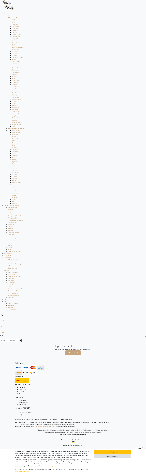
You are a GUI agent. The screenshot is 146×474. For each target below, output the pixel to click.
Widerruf (36, 419)
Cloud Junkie (16, 36)
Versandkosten (47, 422)
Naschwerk (11, 241)
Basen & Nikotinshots (14, 251)
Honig (10, 237)
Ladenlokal (22, 389)
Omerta (14, 91)
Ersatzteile (11, 278)
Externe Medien (72, 469)
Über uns (22, 387)
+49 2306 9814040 (25, 413)
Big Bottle (15, 28)
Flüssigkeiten (12, 310)
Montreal (14, 84)
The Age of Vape (17, 114)
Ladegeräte (11, 282)
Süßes (10, 245)
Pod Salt (14, 93)
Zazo (13, 126)
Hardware (11, 305)
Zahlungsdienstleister (45, 469)
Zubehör (6, 270)
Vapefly (14, 191)
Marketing (59, 469)
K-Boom (14, 74)
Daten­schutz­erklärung (46, 466)
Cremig (10, 226)
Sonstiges (11, 297)
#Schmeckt (15, 20)
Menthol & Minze (13, 239)
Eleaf (13, 143)
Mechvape (15, 168)
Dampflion (15, 43)
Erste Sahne (16, 61)
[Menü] (143, 448)
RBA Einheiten (12, 287)
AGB (23, 419)
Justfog (14, 164)
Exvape (14, 147)
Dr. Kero (14, 55)
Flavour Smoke (16, 68)
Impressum (18, 419)
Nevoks (14, 170)
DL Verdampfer (12, 268)
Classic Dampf (16, 34)
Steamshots (15, 107)
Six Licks (14, 105)
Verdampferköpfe (13, 295)
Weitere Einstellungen (22, 471)
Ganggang (15, 70)
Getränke (11, 234)
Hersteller (7, 16)
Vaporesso (15, 193)
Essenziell (21, 469)
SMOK (14, 180)
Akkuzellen (11, 274)
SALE (5, 301)
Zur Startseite (73, 353)
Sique (13, 103)
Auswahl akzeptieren (112, 456)
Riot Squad (15, 97)
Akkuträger (7, 255)
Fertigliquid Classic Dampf (16, 216)
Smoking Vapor (16, 182)
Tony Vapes (15, 116)
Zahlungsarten (23, 402)
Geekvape (15, 151)
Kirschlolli (15, 76)
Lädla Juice (15, 80)
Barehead (15, 30)
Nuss (9, 243)
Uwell (13, 187)
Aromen (10, 209)
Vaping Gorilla (16, 124)
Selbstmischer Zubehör (15, 289)
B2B (20, 393)
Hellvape (14, 155)
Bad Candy (15, 26)
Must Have (15, 86)
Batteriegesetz (44, 419)
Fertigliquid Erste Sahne (15, 220)
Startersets (7, 253)
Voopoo (14, 197)
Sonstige (14, 203)
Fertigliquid (11, 214)
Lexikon (21, 391)
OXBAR (14, 174)
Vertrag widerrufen (66, 419)
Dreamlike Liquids (17, 57)
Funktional (84, 469)
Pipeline (14, 176)
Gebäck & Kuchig (13, 232)
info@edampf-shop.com (26, 415)
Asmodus (15, 134)
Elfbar (14, 59)
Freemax (15, 149)
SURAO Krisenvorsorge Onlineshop (44, 426)
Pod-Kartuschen (13, 293)
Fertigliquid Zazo (13, 222)
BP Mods (15, 141)
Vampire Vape (16, 122)
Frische (10, 228)
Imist (13, 157)
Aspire (14, 136)
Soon (5, 299)
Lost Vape (15, 166)
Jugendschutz (23, 404)
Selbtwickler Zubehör (14, 291)
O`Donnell (15, 172)
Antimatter (15, 24)
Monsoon (15, 82)
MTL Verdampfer (13, 266)
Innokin (14, 159)
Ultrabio (14, 120)
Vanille (10, 249)
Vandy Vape (15, 189)
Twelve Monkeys (17, 118)
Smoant (14, 178)
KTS (13, 78)
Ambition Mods (16, 130)
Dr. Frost (14, 53)
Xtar (13, 201)
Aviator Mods (16, 139)
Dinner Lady (16, 49)
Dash (13, 45)
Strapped (15, 109)
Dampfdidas (15, 41)
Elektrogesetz (53, 419)
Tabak (10, 247)
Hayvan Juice (16, 72)
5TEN (13, 22)
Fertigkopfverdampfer (15, 262)
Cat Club (14, 32)
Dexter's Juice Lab (18, 47)
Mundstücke (12, 284)
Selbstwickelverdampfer (15, 264)
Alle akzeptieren (113, 452)
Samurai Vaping (17, 99)
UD (13, 184)
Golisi (13, 153)
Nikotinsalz (11, 224)
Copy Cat (15, 39)
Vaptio (14, 195)
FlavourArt (15, 66)
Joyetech (15, 162)
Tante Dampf (16, 111)
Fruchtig (10, 230)
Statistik (31, 469)
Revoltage (15, 95)
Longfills (10, 212)
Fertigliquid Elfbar (13, 218)
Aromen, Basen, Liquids (11, 205)
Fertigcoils (11, 280)
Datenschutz (29, 419)
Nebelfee (15, 89)
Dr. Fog (14, 51)
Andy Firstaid (16, 132)
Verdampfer (7, 257)
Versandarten (23, 400)
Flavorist (14, 64)
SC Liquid (15, 101)
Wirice (14, 199)
